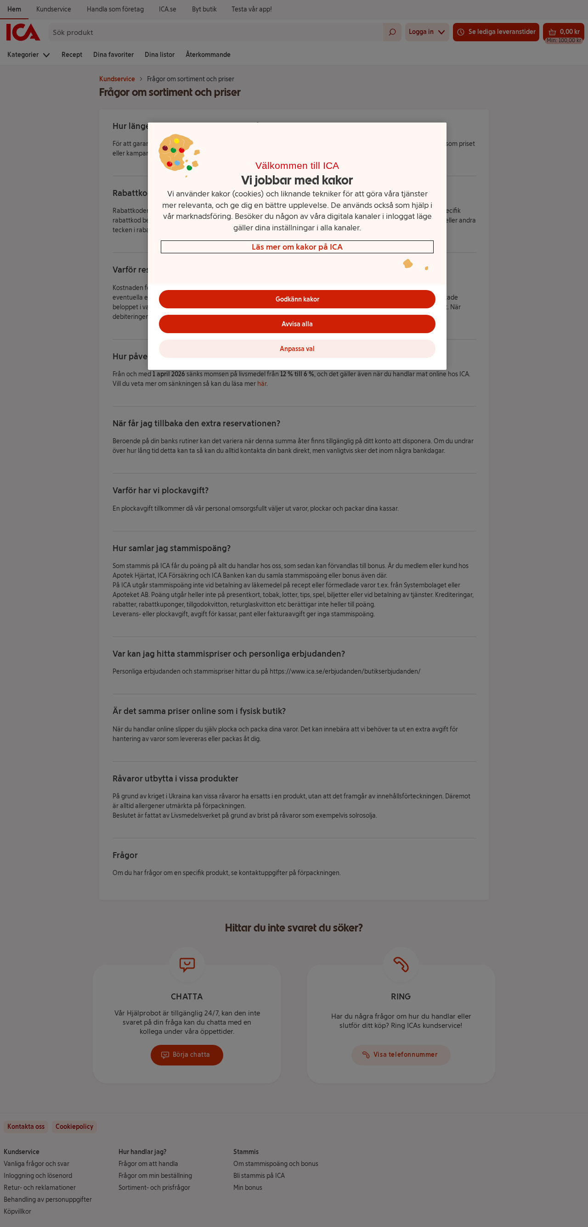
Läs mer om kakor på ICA (297, 246)
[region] (297, 246)
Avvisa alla (297, 324)
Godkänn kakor (297, 299)
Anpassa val (297, 349)
